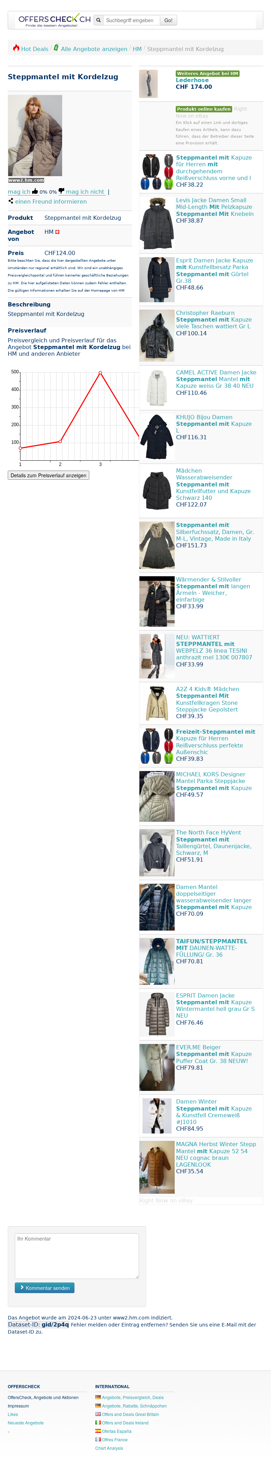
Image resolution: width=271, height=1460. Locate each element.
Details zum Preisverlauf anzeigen (48, 475)
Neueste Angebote (26, 1422)
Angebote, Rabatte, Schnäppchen (134, 1406)
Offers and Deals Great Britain (130, 1414)
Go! (168, 20)
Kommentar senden (47, 1287)
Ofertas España (116, 1431)
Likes (13, 1414)
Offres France (114, 1439)
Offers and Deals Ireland (125, 1422)
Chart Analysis (109, 1448)
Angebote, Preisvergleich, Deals (132, 1397)
